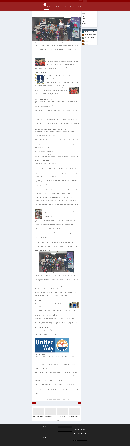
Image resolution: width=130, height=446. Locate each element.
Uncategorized (84, 23)
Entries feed (44, 437)
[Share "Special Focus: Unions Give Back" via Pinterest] (53, 400)
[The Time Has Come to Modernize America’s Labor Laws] (83, 41)
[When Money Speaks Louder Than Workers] (83, 38)
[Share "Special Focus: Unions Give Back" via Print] (60, 400)
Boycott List (83, 13)
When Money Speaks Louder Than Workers (89, 37)
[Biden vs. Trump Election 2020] (38, 411)
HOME (44, 6)
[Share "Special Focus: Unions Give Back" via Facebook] (47, 400)
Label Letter (46, 9)
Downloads (79, 6)
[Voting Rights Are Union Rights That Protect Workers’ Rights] (83, 32)
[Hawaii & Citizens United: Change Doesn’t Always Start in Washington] (83, 35)
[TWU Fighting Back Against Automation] (74, 411)
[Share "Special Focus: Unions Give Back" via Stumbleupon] (57, 400)
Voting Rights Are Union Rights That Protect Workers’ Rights (89, 31)
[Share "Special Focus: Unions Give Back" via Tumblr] (51, 400)
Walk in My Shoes (84, 26)
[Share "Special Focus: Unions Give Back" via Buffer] (55, 400)
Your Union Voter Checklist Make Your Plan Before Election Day (90, 43)
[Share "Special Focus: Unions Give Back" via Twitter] (49, 400)
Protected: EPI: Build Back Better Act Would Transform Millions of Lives (62, 418)
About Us (47, 6)
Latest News (52, 6)
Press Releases (84, 18)
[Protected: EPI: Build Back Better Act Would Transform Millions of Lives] (62, 411)
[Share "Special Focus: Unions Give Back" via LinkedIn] (54, 400)
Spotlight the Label (84, 21)
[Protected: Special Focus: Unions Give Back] (50, 411)
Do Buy (57, 6)
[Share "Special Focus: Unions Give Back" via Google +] (50, 400)
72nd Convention (84, 11)
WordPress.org (45, 440)
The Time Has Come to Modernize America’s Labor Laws (90, 40)
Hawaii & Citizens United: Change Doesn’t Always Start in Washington (90, 34)
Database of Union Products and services (70, 6)
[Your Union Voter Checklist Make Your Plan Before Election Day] (83, 44)
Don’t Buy (61, 6)
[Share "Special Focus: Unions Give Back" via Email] (58, 400)
